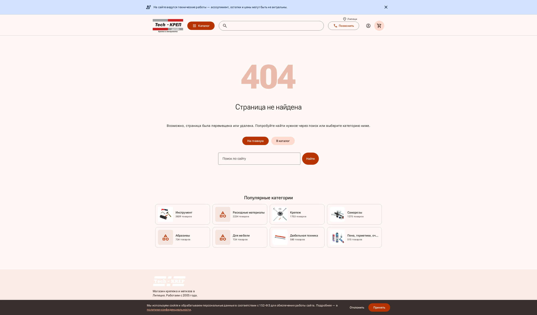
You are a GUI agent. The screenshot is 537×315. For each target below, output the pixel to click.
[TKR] (168, 25)
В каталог (283, 141)
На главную (255, 141)
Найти (310, 158)
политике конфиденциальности (169, 309)
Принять (379, 307)
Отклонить (357, 307)
